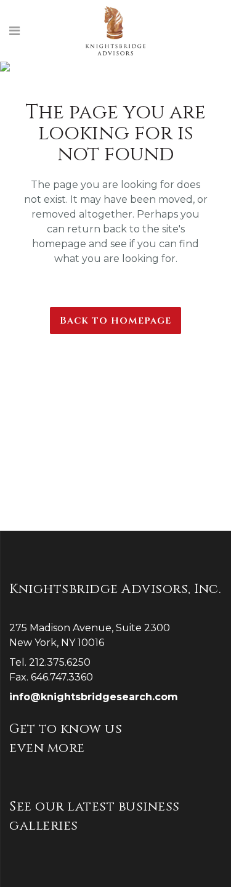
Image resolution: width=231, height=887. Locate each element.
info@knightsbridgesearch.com (93, 697)
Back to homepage (115, 320)
